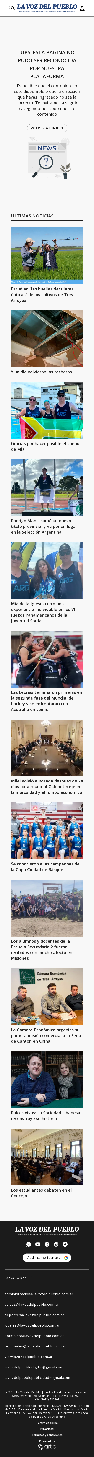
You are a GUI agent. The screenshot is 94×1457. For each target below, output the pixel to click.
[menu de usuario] (82, 8)
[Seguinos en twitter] (47, 1245)
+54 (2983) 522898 (47, 1399)
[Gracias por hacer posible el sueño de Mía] (47, 410)
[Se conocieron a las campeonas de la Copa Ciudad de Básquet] (47, 830)
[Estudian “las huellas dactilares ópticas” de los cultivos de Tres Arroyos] (47, 255)
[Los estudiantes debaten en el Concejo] (47, 1157)
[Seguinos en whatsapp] (28, 1245)
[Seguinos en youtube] (37, 1245)
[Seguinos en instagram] (56, 1245)
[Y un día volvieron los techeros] (47, 338)
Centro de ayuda (47, 1423)
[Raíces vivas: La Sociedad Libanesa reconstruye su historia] (47, 1079)
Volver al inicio (47, 128)
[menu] (12, 8)
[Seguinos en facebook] (65, 1245)
